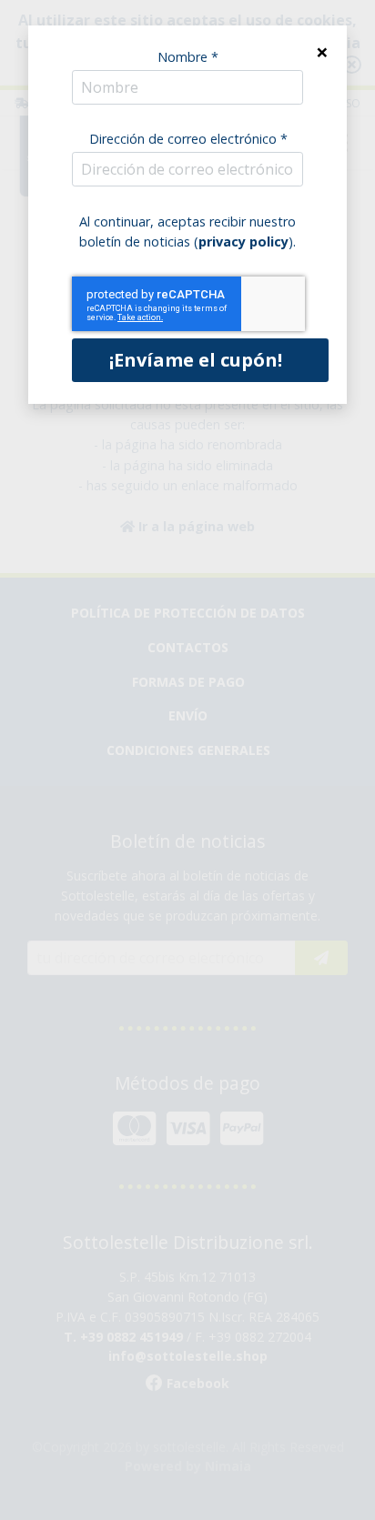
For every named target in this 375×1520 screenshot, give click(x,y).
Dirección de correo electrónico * (188, 138)
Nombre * (187, 56)
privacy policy (243, 241)
